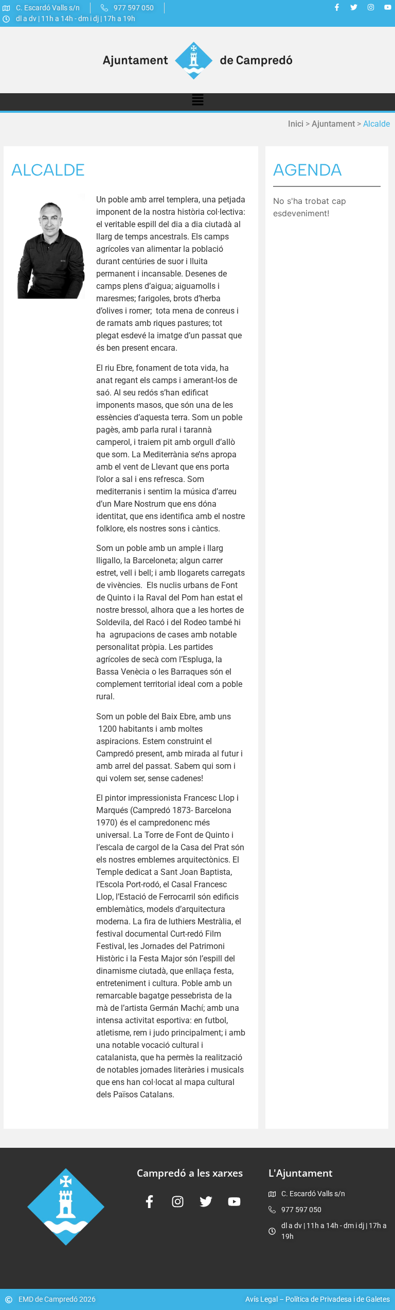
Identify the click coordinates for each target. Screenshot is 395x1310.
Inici (295, 124)
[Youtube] (388, 7)
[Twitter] (354, 7)
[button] (197, 102)
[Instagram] (371, 7)
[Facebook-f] (337, 7)
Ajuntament (333, 124)
